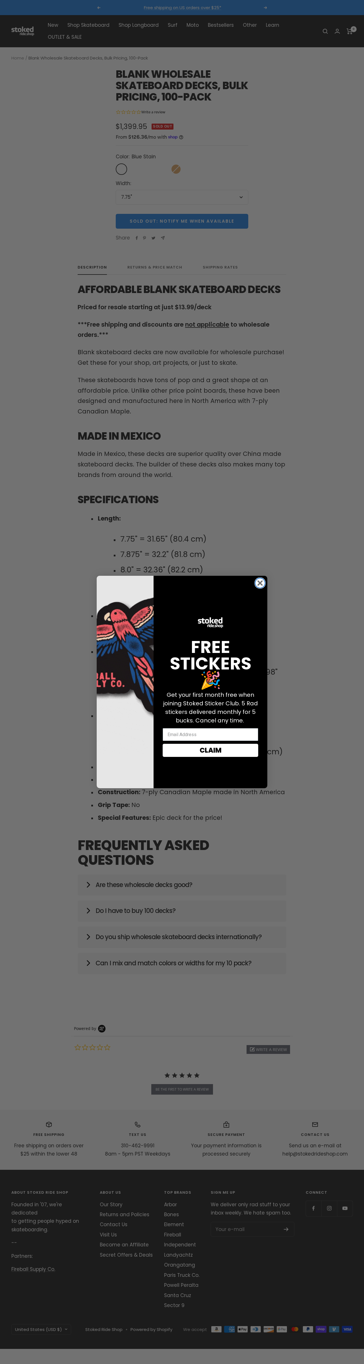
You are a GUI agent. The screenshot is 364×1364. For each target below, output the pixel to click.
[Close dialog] (260, 583)
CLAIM (211, 750)
